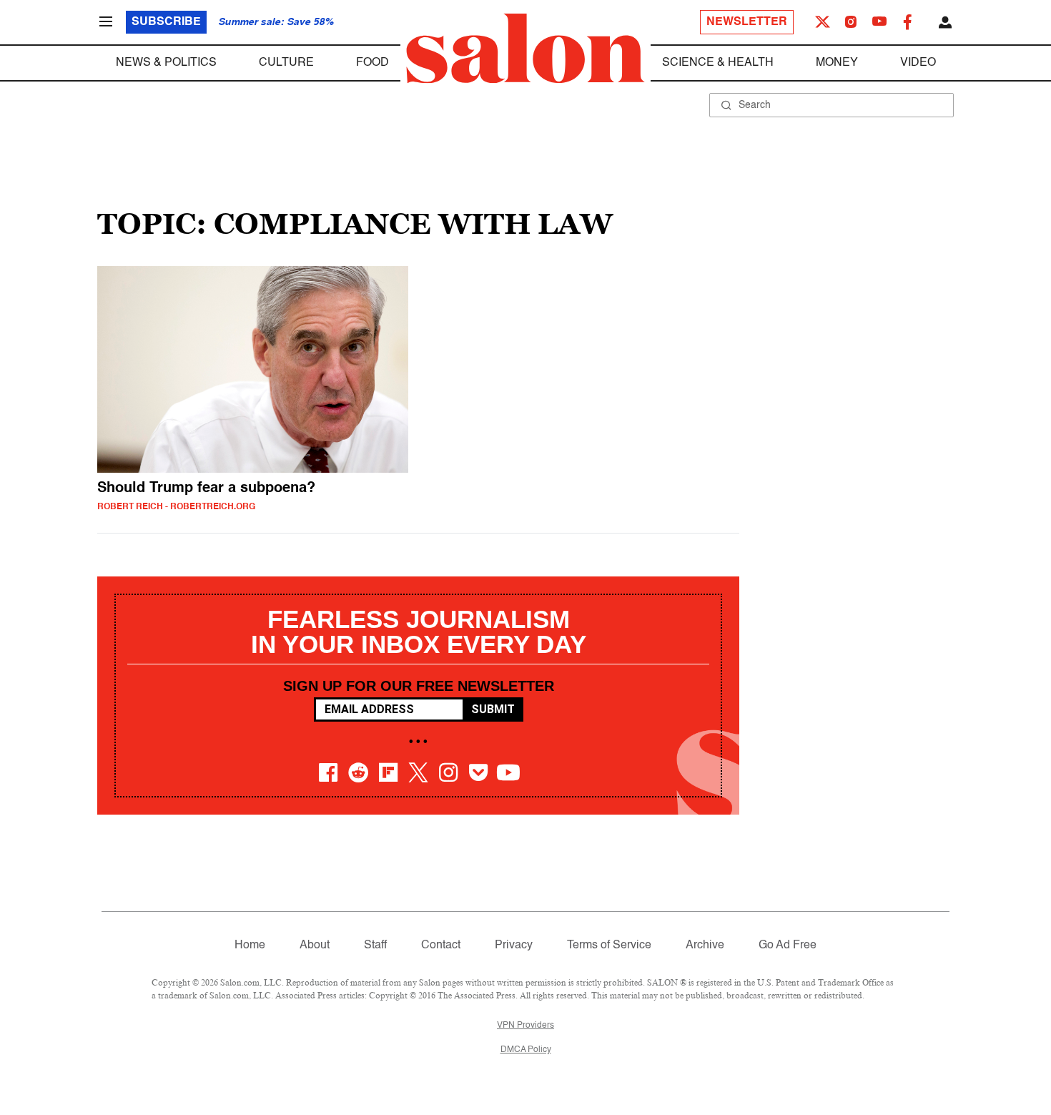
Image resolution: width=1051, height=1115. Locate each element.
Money (837, 63)
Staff (375, 945)
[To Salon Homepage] (525, 48)
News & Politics (166, 63)
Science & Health (718, 63)
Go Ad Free (787, 945)
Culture (286, 63)
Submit (493, 709)
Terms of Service (609, 945)
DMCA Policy (525, 1050)
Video (918, 63)
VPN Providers (525, 1025)
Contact (440, 945)
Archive (705, 945)
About (315, 945)
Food (372, 63)
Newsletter (746, 22)
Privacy (514, 945)
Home (250, 945)
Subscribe (166, 22)
